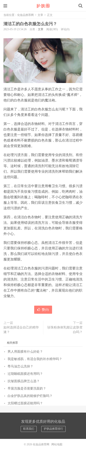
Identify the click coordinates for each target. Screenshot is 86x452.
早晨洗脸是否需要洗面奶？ (27, 388)
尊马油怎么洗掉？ (20, 366)
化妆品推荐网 (43, 5)
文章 (40, 15)
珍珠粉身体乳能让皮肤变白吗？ (65, 330)
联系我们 (28, 428)
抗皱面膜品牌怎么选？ (24, 381)
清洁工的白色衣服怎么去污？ (30, 23)
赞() (45, 309)
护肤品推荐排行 (53, 428)
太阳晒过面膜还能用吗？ (25, 403)
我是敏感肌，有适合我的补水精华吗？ (35, 359)
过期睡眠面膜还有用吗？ (25, 373)
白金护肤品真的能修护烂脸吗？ (30, 396)
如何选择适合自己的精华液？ (21, 330)
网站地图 (56, 444)
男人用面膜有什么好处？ (25, 351)
